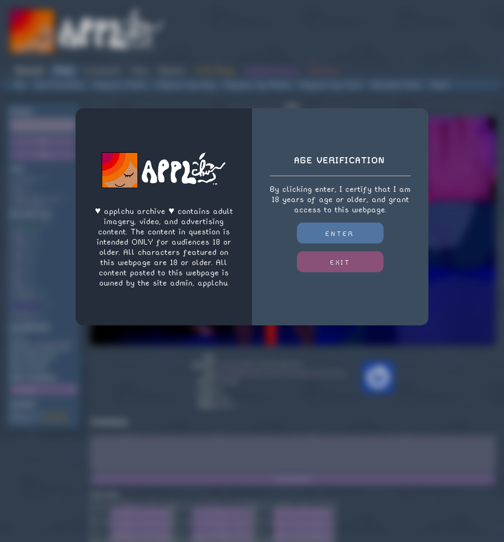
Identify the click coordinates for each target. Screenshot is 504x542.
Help (139, 70)
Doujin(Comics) (271, 70)
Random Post (396, 84)
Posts (64, 70)
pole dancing (29, 205)
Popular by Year (331, 84)
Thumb (100, 521)
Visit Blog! (215, 70)
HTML (213, 503)
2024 (19, 258)
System (171, 70)
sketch (22, 245)
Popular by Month (257, 84)
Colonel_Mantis (53, 343)
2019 (19, 285)
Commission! (54, 420)
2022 (19, 238)
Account (29, 70)
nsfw (20, 231)
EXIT (340, 262)
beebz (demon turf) (37, 199)
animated (25, 179)
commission (28, 305)
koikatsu (24, 292)
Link (101, 510)
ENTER (340, 234)
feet (19, 272)
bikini (20, 192)
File (100, 532)
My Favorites (59, 84)
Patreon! (324, 70)
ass (18, 251)
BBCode (131, 503)
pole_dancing (329, 373)
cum (19, 265)
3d (17, 185)
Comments (103, 70)
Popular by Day (185, 84)
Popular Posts (120, 84)
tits (18, 278)
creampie (25, 318)
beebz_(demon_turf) (272, 373)
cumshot (24, 298)
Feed (439, 84)
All (20, 84)
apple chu (26, 225)
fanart (22, 312)
